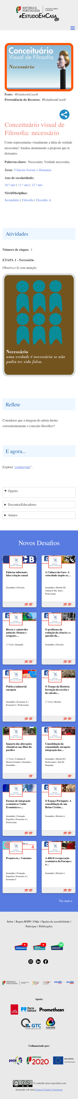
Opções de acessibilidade (55, 921)
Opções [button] (13, 491)
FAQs (36, 921)
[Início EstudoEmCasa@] (37, 9)
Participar (31, 926)
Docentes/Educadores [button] (22, 504)
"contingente (22, 467)
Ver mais (64, 901)
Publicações (45, 926)
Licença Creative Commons (49, 1089)
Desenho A (43, 200)
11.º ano (23, 185)
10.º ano (10, 185)
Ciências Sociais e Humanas (32, 170)
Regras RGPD (23, 921)
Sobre (10, 921)
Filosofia (27, 200)
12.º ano (37, 185)
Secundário (12, 200)
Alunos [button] (12, 515)
